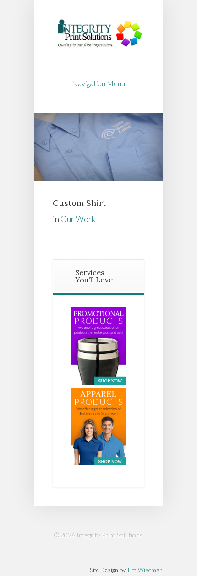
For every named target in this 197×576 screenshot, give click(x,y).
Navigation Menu (98, 83)
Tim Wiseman (145, 570)
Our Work (77, 219)
